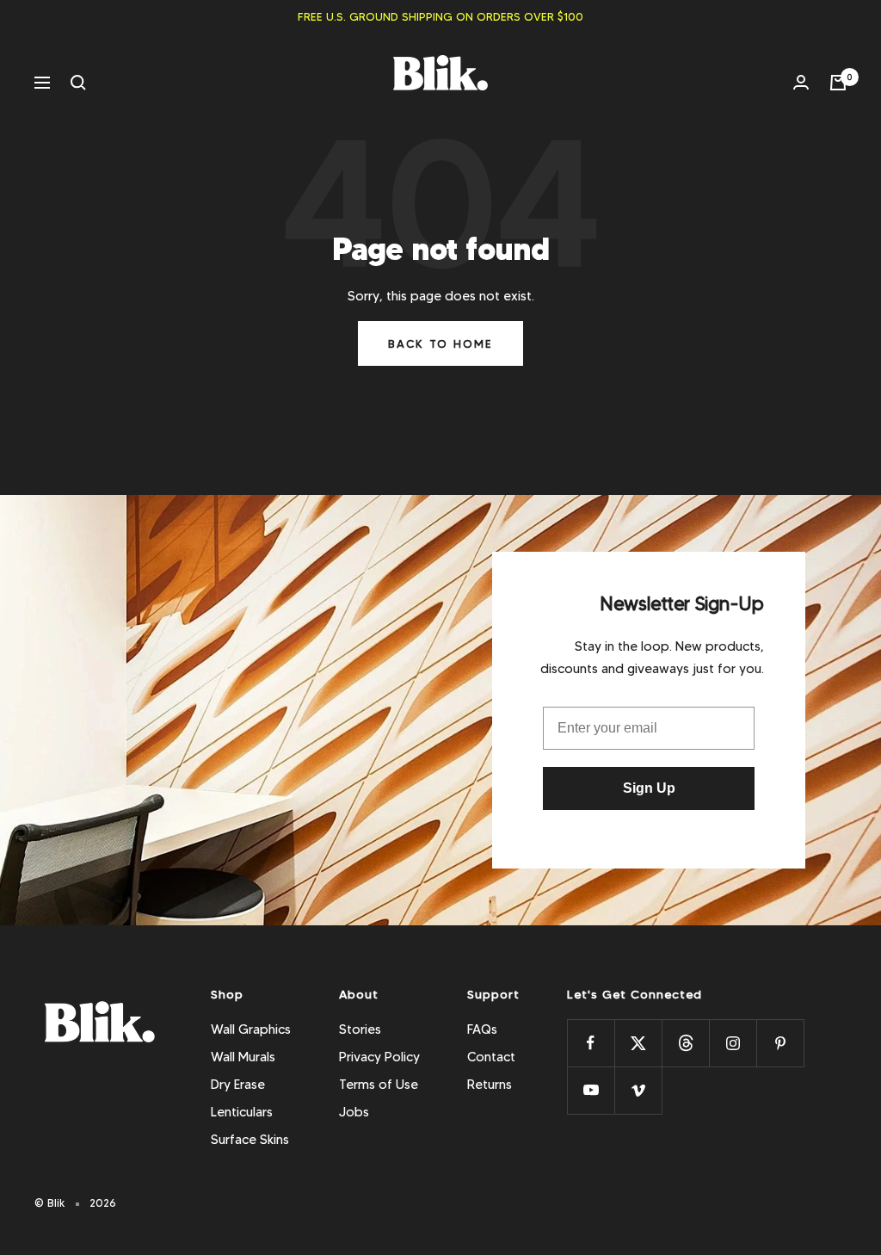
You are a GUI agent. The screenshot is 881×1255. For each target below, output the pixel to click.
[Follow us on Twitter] (638, 1042)
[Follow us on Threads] (685, 1042)
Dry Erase (238, 1084)
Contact (491, 1057)
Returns (489, 1084)
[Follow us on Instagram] (732, 1042)
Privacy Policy (379, 1057)
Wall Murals (243, 1057)
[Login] (801, 82)
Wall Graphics (251, 1029)
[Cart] (838, 82)
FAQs (482, 1029)
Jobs (354, 1112)
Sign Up (649, 788)
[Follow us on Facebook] (590, 1042)
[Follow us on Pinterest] (780, 1042)
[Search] (78, 82)
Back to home (440, 343)
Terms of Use (378, 1084)
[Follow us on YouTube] (590, 1090)
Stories (360, 1029)
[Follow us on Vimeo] (638, 1090)
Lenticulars (242, 1112)
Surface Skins (250, 1139)
